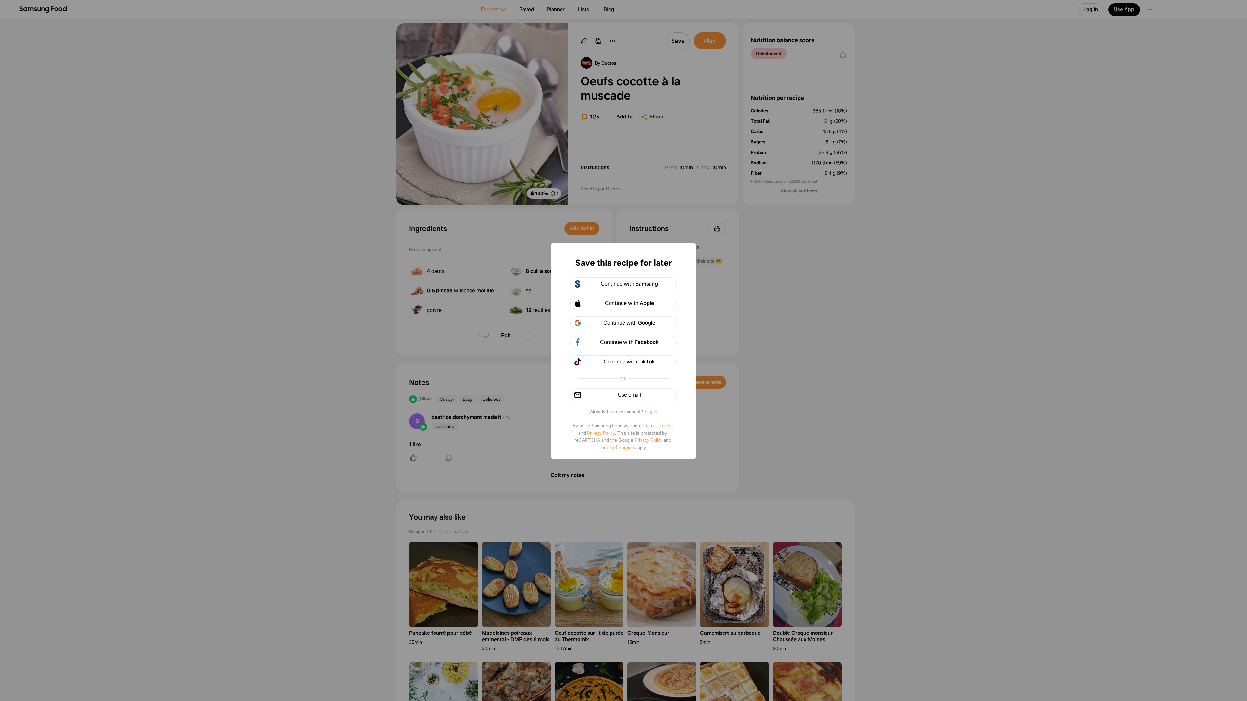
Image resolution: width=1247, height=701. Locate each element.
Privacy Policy (601, 433)
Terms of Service (616, 447)
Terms (666, 426)
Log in (651, 411)
